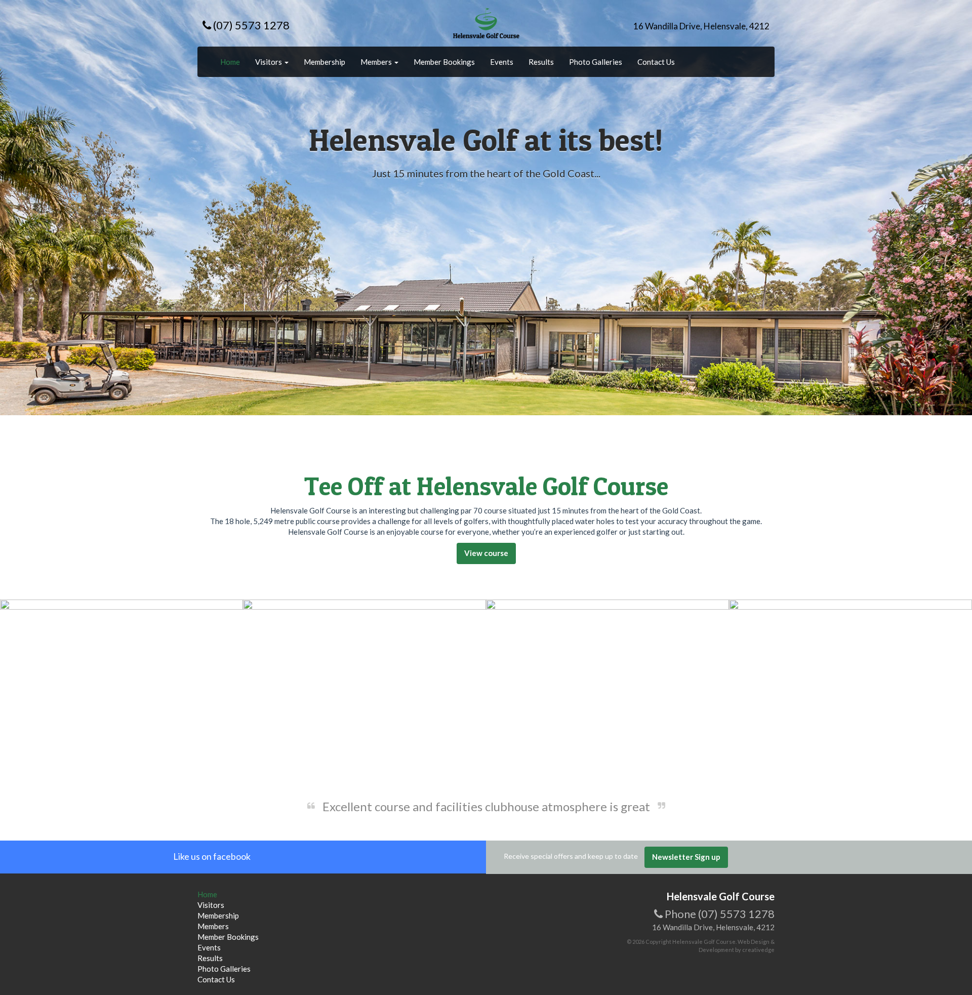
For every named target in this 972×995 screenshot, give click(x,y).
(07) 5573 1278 (250, 25)
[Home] (486, 22)
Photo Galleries (595, 61)
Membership (324, 61)
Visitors (269, 61)
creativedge (758, 949)
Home (230, 61)
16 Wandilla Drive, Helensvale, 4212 (701, 26)
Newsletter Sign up (686, 856)
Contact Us (656, 61)
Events (501, 61)
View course (486, 553)
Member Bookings (444, 61)
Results (541, 61)
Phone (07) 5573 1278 (719, 914)
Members (376, 61)
